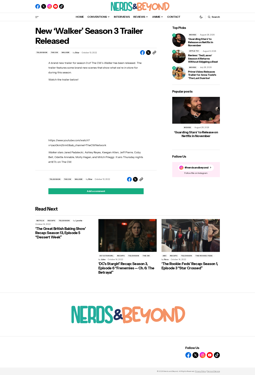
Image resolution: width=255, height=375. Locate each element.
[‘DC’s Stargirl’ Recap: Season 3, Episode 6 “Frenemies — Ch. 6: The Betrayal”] (127, 235)
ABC (164, 256)
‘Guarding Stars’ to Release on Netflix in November (200, 42)
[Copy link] (154, 52)
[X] (44, 6)
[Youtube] (56, 6)
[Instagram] (50, 6)
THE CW (54, 52)
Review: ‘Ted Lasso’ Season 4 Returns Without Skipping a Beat (203, 58)
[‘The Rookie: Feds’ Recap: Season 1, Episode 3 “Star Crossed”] (191, 235)
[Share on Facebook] (142, 52)
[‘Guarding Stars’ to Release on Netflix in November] (179, 40)
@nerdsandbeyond (197, 167)
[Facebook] (38, 6)
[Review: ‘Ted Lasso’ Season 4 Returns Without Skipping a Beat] (179, 56)
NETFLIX (40, 221)
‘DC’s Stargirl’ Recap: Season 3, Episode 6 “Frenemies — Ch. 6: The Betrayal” (126, 268)
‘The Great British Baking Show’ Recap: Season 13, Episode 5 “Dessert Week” (60, 233)
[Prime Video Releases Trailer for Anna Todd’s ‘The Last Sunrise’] (179, 73)
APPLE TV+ (194, 51)
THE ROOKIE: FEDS (203, 256)
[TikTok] (61, 6)
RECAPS (51, 221)
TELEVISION (41, 52)
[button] (36, 17)
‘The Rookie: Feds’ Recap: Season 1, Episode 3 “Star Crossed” (190, 266)
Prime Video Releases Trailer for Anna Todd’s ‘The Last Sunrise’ (202, 75)
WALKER (65, 52)
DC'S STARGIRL (107, 256)
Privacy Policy (200, 371)
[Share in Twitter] (148, 52)
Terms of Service (213, 371)
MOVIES (192, 35)
